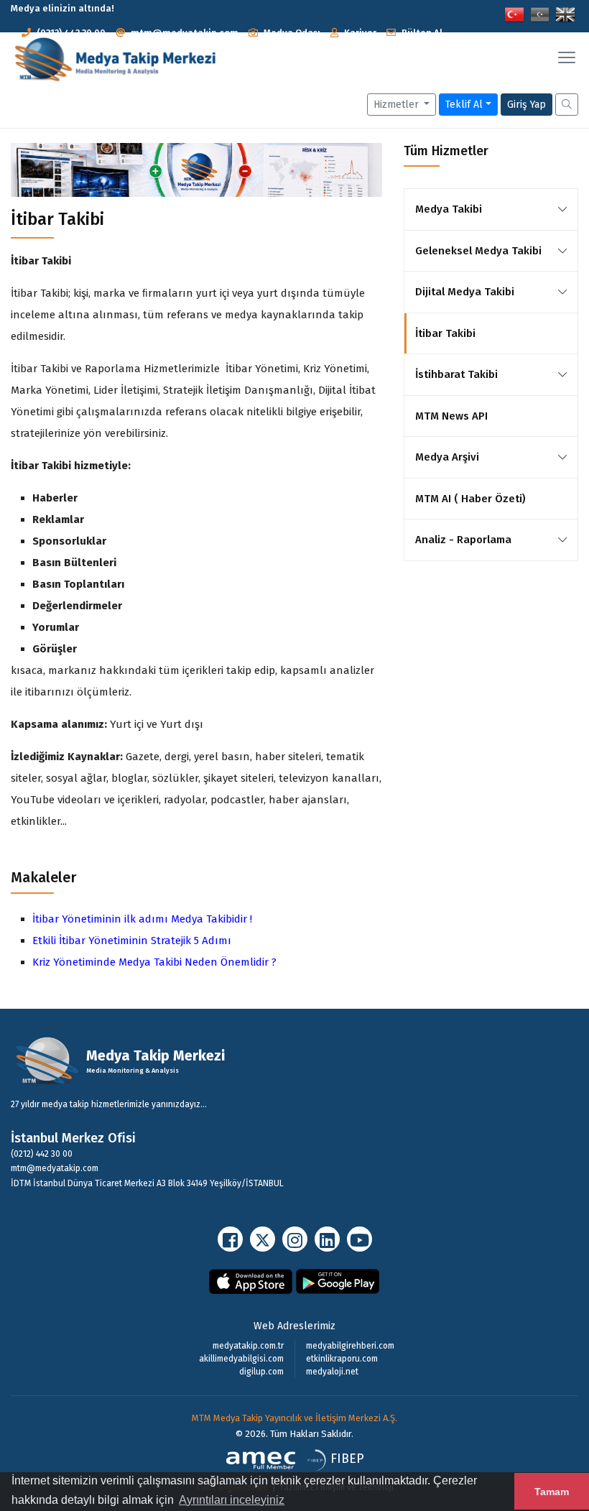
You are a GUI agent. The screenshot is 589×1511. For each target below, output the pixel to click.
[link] (562, 209)
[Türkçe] (514, 13)
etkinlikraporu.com (342, 1359)
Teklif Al (464, 104)
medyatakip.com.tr (248, 1346)
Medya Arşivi (447, 456)
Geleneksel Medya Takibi (478, 250)
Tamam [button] (551, 1491)
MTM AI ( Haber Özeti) (470, 498)
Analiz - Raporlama (463, 539)
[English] (565, 13)
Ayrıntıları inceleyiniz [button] (231, 1500)
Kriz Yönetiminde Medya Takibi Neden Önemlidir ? (154, 962)
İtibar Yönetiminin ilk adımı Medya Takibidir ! (142, 918)
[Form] (566, 104)
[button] (284, 32)
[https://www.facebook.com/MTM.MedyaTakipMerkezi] (230, 1239)
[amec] (261, 1459)
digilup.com (261, 1372)
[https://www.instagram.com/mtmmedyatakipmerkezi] (294, 1239)
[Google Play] (338, 1281)
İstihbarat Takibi (456, 374)
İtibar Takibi (445, 333)
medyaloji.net (332, 1372)
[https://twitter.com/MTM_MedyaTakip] (262, 1239)
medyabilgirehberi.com (350, 1346)
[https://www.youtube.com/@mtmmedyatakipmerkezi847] (359, 1239)
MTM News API (451, 416)
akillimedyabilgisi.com (241, 1359)
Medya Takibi (448, 209)
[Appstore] (251, 1281)
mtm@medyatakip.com (184, 32)
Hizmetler (398, 104)
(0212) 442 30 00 (71, 32)
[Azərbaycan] (540, 13)
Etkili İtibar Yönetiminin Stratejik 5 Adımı (131, 940)
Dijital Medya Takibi (464, 291)
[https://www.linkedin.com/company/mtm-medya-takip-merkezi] (327, 1239)
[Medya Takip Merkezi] (115, 60)
